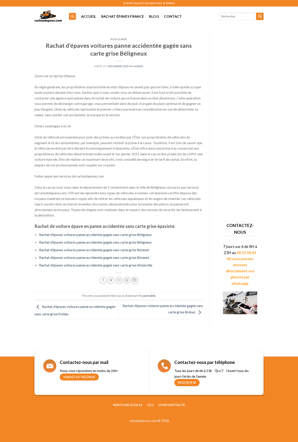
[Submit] (260, 16)
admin (138, 66)
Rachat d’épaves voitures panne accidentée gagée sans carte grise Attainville (95, 265)
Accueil (88, 16)
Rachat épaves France (122, 16)
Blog (154, 16)
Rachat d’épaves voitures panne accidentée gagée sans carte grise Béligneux (95, 234)
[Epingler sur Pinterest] (126, 280)
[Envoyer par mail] (119, 280)
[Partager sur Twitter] (111, 280)
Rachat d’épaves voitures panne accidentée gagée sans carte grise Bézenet (94, 250)
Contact (173, 16)
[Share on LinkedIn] (134, 280)
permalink (149, 295)
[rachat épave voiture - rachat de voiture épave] (48, 16)
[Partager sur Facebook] (103, 280)
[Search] (72, 16)
